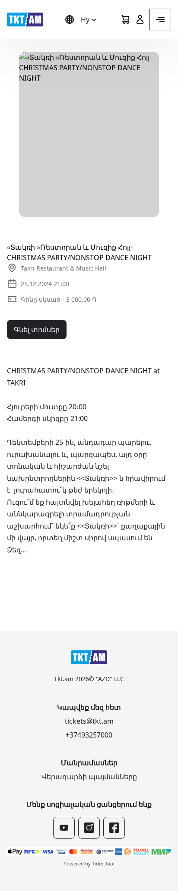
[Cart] (125, 19)
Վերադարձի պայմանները (89, 776)
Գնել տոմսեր (37, 329)
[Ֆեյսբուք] (114, 828)
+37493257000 (89, 734)
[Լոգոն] (25, 19)
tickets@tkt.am (89, 721)
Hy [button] (85, 19)
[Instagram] (89, 828)
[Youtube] (64, 828)
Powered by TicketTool (89, 863)
